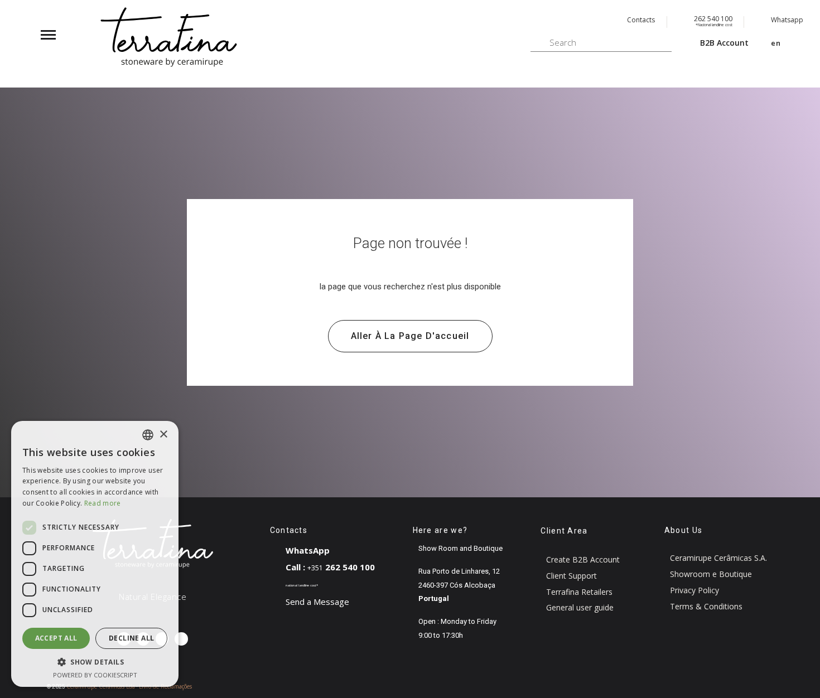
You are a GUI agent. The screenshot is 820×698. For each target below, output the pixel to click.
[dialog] (95, 554)
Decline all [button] (131, 638)
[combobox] (147, 434)
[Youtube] (181, 638)
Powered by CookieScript (95, 675)
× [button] (163, 434)
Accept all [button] (56, 638)
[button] (410, 336)
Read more (102, 503)
